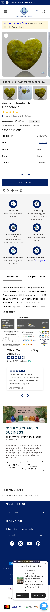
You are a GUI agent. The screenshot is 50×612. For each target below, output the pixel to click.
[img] (26, 357)
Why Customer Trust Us (33, 466)
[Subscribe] (41, 535)
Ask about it (38, 595)
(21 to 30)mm (20, 23)
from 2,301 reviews (17, 361)
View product (22, 595)
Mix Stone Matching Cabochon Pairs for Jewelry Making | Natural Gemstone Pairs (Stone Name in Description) (34, 578)
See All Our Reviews (14, 466)
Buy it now (25, 182)
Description (12, 276)
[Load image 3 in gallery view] (40, 93)
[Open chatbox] (44, 606)
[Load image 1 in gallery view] (10, 93)
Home (7, 23)
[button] (5, 11)
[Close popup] (45, 563)
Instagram (40, 260)
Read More (9, 311)
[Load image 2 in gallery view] (25, 93)
